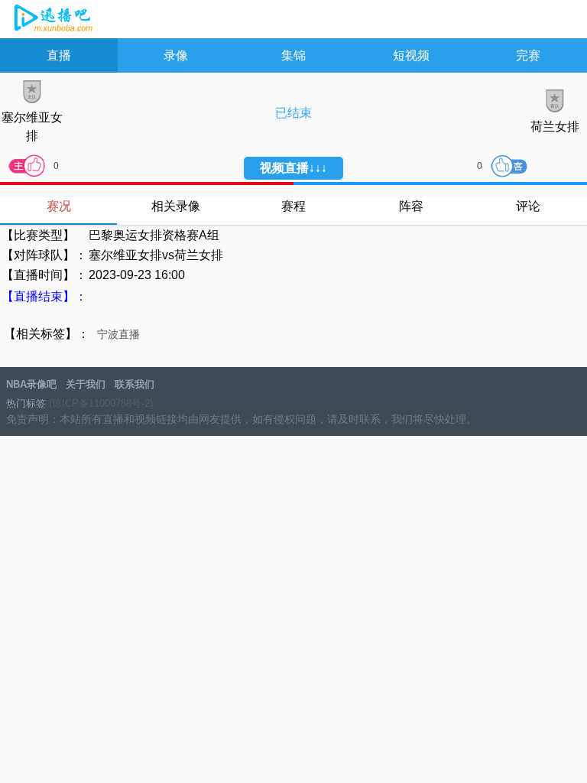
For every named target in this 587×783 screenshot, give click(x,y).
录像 (176, 55)
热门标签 (26, 403)
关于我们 (85, 384)
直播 (59, 55)
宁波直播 (118, 334)
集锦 (293, 55)
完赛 (528, 55)
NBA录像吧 (52, 20)
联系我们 (134, 384)
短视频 (411, 55)
